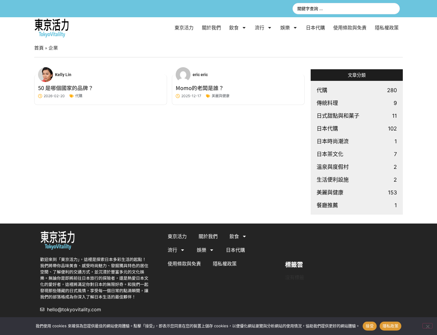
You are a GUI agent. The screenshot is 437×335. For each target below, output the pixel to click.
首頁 (39, 47)
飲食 (234, 28)
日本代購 (315, 28)
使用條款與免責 (350, 28)
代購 (78, 96)
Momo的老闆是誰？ (200, 88)
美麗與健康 (220, 96)
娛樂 (285, 28)
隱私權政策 (387, 28)
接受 (370, 325)
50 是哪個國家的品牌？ (65, 88)
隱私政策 (390, 325)
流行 (259, 28)
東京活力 (184, 28)
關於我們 (211, 28)
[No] (427, 325)
